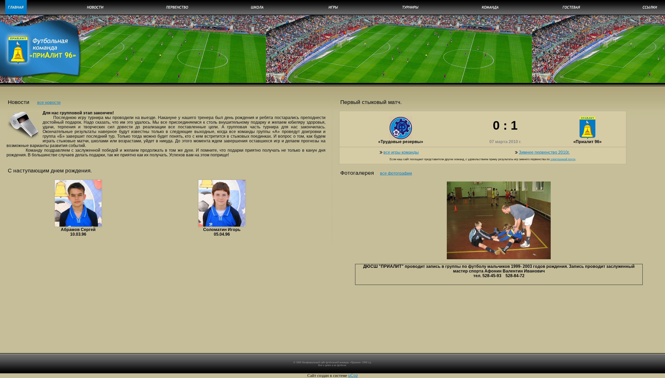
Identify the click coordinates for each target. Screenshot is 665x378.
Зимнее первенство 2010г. (544, 152)
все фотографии (396, 173)
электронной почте (562, 159)
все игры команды (401, 152)
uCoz (353, 375)
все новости (49, 102)
